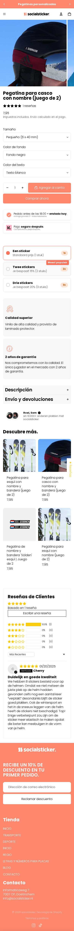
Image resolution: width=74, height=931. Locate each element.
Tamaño (9, 129)
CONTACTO (11, 874)
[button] (16, 624)
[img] (29, 666)
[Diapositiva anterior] (4, 4)
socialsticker (28, 912)
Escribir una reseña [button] (37, 613)
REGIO (7, 855)
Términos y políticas (37, 918)
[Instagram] (33, 925)
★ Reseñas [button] (70, 469)
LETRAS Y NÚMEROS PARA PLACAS (26, 861)
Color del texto (14, 165)
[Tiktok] (40, 925)
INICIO (7, 828)
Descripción (18, 390)
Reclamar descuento (37, 799)
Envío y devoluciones (29, 399)
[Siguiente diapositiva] (70, 4)
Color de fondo (14, 147)
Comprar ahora (37, 198)
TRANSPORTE (12, 835)
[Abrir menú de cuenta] (61, 14)
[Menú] (4, 14)
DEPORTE (9, 842)
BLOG (7, 868)
